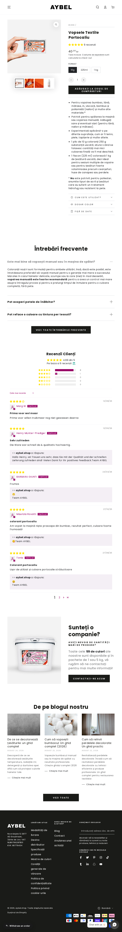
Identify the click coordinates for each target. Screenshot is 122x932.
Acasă (71, 25)
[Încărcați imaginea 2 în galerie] (29, 83)
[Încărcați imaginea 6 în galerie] (48, 83)
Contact (59, 835)
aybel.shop (20, 908)
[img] (17, 401)
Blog (57, 831)
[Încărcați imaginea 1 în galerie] (19, 83)
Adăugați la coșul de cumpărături (91, 90)
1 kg (96, 69)
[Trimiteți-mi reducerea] (113, 831)
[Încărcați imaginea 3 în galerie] (39, 83)
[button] (97, 7)
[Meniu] (9, 7)
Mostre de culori (41, 859)
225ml (84, 69)
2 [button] (59, 597)
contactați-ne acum (89, 678)
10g (73, 69)
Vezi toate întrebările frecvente (61, 329)
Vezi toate (61, 797)
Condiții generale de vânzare (38, 869)
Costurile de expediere (93, 54)
